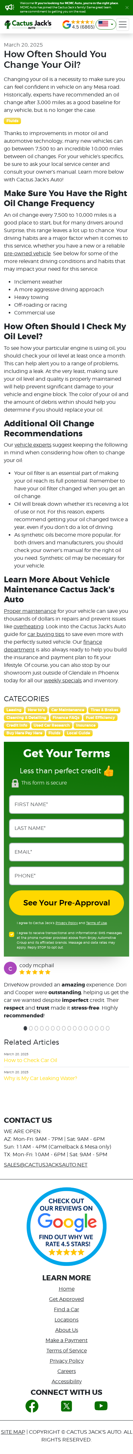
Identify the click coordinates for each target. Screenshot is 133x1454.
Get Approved (66, 1299)
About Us (66, 1330)
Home (67, 1289)
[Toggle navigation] (122, 24)
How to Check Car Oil (30, 1060)
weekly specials (63, 680)
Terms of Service (66, 1351)
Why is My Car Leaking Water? (40, 1078)
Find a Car (66, 1309)
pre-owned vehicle (27, 253)
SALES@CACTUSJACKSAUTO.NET (45, 1165)
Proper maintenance (30, 611)
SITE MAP (13, 1432)
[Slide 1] (25, 1028)
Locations (66, 1320)
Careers (66, 1371)
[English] (106, 24)
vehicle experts (33, 445)
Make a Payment (66, 1340)
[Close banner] (127, 7)
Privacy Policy (67, 923)
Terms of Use (96, 923)
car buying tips (45, 634)
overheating (29, 626)
